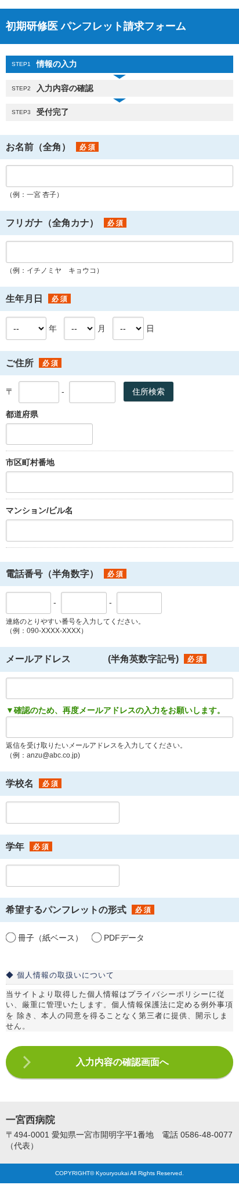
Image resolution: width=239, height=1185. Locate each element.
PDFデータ (124, 937)
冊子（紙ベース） (50, 937)
